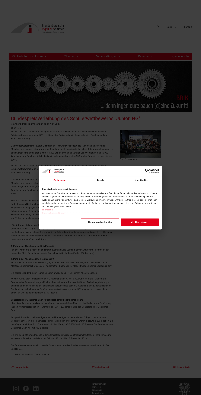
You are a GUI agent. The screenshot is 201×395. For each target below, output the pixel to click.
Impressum (47, 210)
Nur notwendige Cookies (100, 222)
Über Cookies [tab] (141, 180)
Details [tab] (100, 180)
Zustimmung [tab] (59, 180)
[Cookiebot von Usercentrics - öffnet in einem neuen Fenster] (147, 171)
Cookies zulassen (139, 222)
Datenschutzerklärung (53, 213)
